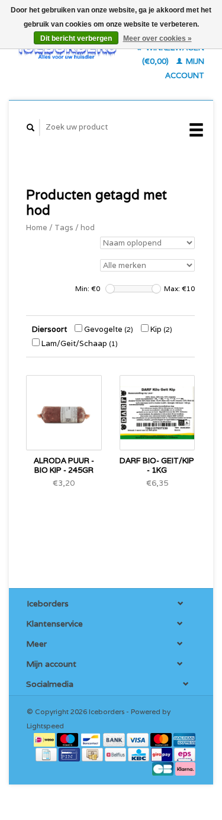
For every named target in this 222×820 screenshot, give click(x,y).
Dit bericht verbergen (76, 38)
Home (36, 227)
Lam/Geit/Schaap (79, 343)
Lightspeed (45, 725)
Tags (63, 227)
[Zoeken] (31, 127)
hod (88, 227)
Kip (160, 329)
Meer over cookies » (157, 38)
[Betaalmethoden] (45, 739)
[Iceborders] (67, 50)
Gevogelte (107, 329)
